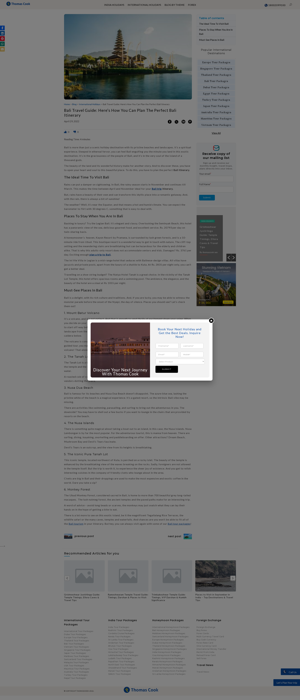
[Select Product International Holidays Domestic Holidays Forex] (180, 361)
